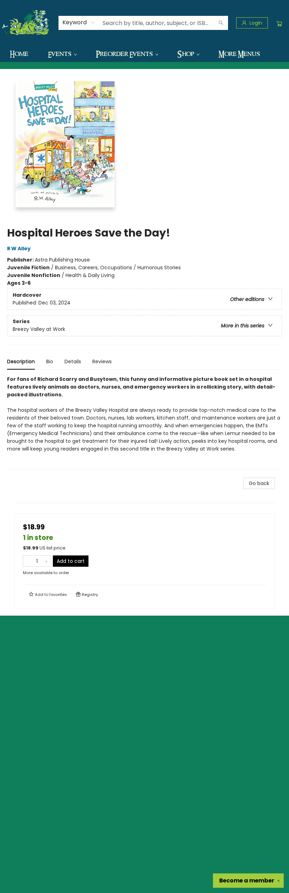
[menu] (144, 54)
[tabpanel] (144, 422)
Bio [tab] (49, 361)
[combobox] (79, 22)
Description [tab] (21, 361)
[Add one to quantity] (46, 561)
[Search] (221, 23)
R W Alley (19, 248)
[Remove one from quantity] (27, 561)
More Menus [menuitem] (239, 54)
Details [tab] (72, 361)
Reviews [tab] (102, 361)
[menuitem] (19, 54)
